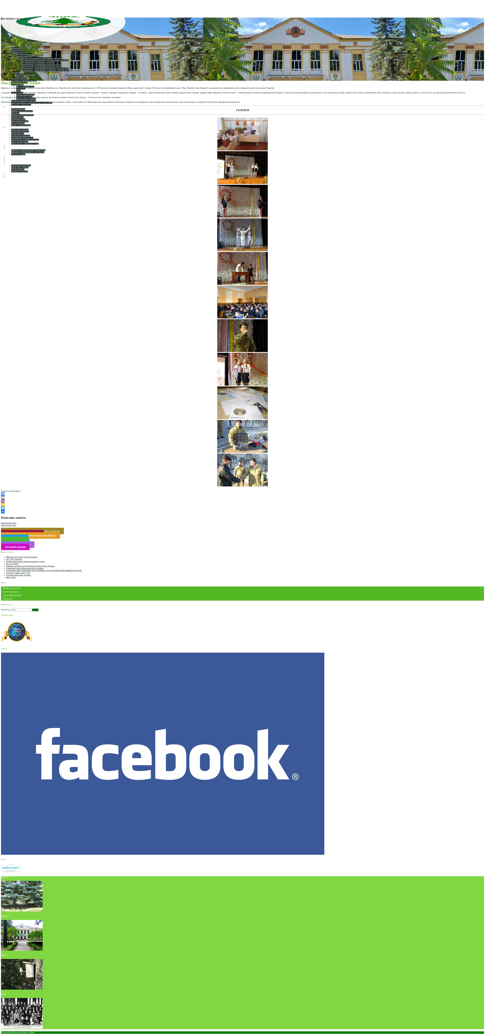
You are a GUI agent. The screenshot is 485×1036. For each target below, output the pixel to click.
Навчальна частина (18, 52)
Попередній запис (9, 523)
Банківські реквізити (12, 588)
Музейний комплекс (19, 79)
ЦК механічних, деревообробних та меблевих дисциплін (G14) (45, 70)
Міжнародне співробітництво (19, 148)
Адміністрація (16, 50)
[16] (242, 351)
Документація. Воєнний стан (22, 138)
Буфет (18, 91)
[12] (242, 216)
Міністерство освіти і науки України (21, 557)
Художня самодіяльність (25, 95)
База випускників (18, 123)
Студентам (10, 127)
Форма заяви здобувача (20, 167)
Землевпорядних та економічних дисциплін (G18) (40, 64)
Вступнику (15, 113)
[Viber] (242, 501)
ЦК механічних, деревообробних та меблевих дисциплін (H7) (45, 68)
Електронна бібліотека (24, 75)
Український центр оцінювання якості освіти (25, 561)
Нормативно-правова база (21, 165)
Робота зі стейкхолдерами (21, 125)
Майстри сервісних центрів (18, 174)
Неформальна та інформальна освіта (25, 144)
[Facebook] (242, 494)
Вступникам (11, 146)
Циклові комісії (22, 56)
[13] (242, 250)
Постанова (7, 599)
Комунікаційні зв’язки (19, 121)
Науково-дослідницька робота (22, 115)
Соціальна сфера (17, 85)
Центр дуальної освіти (19, 142)
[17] (242, 384)
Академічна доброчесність (21, 105)
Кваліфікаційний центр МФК (19, 163)
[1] (242, 149)
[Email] (242, 497)
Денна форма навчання (20, 130)
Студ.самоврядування (12, 595)
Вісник (9, 156)
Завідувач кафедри (18, 109)
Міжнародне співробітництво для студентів (27, 152)
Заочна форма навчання (20, 132)
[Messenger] (242, 508)
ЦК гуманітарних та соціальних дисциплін (37, 62)
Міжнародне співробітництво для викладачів (28, 150)
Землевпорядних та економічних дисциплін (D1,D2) (41, 66)
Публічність (11, 161)
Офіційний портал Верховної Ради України (24, 568)
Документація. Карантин (20, 136)
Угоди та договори (18, 154)
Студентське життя (18, 119)
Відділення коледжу (23, 54)
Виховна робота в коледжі (26, 99)
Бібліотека (15, 73)
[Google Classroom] (242, 504)
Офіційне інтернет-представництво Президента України (30, 566)
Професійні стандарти (19, 172)
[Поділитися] (242, 511)
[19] (242, 451)
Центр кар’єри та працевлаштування (25, 140)
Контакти (10, 159)
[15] (242, 317)
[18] (242, 418)
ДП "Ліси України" (14, 559)
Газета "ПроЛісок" (11, 592)
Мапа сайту (11, 577)
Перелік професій (18, 170)
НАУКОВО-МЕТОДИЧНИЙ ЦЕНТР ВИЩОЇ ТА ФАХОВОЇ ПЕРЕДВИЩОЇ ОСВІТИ (43, 571)
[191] (242, 485)
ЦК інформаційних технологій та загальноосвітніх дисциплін (45, 60)
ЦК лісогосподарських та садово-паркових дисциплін (41, 58)
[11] (242, 183)
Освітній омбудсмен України (18, 575)
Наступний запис (8, 525)
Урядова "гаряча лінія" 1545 (18, 573)
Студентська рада (17, 134)
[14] (242, 283)
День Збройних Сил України (20, 82)
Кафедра (9, 107)
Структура (10, 46)
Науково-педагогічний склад (22, 111)
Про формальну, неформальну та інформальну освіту (29, 176)
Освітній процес (17, 117)
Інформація (15, 48)
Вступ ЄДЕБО (12, 564)
